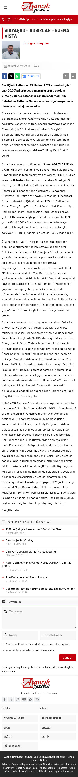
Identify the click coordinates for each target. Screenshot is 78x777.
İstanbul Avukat (10, 764)
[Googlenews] (37, 699)
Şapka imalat (28, 764)
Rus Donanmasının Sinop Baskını (26, 577)
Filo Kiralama (46, 771)
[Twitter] (11, 699)
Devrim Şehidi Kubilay (19, 540)
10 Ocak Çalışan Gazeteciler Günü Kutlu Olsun (34, 529)
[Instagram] (17, 699)
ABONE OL (34, 76)
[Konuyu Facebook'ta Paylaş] (4, 76)
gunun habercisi (64, 771)
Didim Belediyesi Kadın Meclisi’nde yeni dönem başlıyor (43, 19)
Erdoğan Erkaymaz (36, 43)
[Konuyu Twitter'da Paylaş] (11, 76)
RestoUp (62, 767)
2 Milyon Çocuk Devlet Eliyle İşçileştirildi (31, 551)
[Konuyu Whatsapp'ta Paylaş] (17, 76)
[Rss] (30, 699)
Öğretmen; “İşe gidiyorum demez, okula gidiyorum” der (40, 588)
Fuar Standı (44, 764)
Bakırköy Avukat (28, 771)
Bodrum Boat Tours (27, 767)
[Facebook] (4, 699)
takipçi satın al (47, 767)
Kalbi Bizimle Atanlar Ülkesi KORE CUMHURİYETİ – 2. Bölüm (36, 564)
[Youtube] (24, 699)
